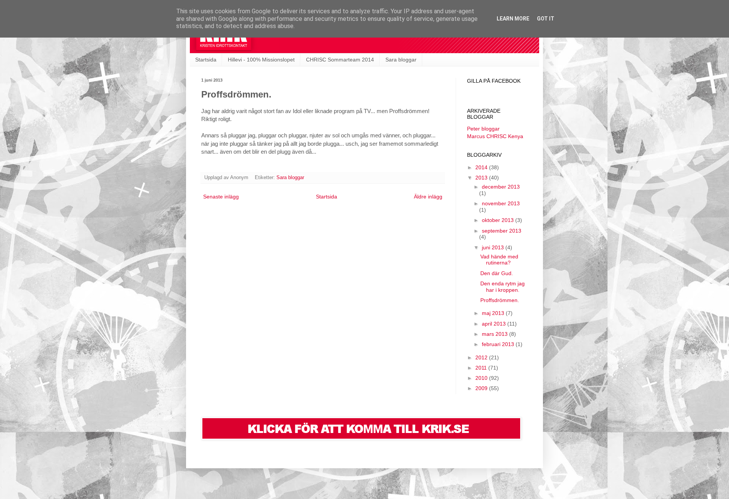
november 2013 (501, 203)
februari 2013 (499, 344)
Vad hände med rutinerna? (499, 259)
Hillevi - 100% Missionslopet (261, 60)
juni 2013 (493, 247)
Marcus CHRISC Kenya (495, 136)
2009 (482, 388)
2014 (482, 167)
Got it (545, 19)
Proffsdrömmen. (499, 300)
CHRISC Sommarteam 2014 (340, 60)
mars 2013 (495, 334)
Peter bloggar (483, 129)
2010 (482, 378)
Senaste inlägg (221, 197)
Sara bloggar (401, 60)
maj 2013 (494, 313)
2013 (482, 178)
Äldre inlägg (428, 197)
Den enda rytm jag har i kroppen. (502, 286)
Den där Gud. (496, 273)
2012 (482, 357)
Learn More (513, 19)
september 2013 (501, 231)
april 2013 (494, 324)
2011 (481, 368)
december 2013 (501, 187)
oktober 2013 (498, 220)
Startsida (205, 60)
